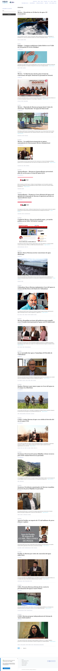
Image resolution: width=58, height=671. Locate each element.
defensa (29, 380)
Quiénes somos (35, 1)
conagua (19, 39)
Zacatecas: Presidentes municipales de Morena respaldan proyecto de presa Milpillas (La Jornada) (36, 488)
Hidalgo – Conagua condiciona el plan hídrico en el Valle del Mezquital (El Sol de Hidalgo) (36, 46)
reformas (29, 644)
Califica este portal (24, 665)
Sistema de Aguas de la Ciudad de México (39, 644)
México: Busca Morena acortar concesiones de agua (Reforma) (34, 253)
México (22, 165)
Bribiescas (20, 380)
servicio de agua (28, 413)
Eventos (42, 1)
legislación (26, 314)
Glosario (23, 659)
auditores (23, 547)
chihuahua (20, 314)
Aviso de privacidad (24, 664)
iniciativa (19, 644)
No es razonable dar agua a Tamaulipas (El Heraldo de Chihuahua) (35, 353)
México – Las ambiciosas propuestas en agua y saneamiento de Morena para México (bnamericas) (34, 142)
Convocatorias (45, 1)
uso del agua (32, 413)
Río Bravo (35, 314)
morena (25, 39)
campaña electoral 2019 (28, 547)
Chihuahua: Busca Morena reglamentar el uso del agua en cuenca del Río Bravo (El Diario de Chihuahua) (36, 288)
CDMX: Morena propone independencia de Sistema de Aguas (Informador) (35, 617)
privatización (35, 547)
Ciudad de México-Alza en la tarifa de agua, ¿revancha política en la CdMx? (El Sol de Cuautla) (35, 220)
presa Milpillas (26, 514)
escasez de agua (20, 135)
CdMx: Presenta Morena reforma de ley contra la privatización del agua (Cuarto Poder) (33, 587)
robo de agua (26, 135)
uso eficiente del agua (27, 213)
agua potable (19, 165)
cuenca (23, 314)
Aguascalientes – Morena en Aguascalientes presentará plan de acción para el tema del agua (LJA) (35, 172)
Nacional (19, 10)
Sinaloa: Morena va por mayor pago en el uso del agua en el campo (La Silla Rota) (36, 387)
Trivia (49, 1)
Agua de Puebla (19, 547)
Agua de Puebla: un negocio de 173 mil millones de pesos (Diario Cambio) (36, 521)
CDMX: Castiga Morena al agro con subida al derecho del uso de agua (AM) (36, 420)
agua (18, 314)
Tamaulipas (34, 380)
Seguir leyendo (52, 37)
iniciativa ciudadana (23, 644)
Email (3, 10)
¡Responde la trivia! (7, 668)
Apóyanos (55, 1)
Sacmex (32, 644)
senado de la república (23, 413)
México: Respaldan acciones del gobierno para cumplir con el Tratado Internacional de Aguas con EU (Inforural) (36, 321)
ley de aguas (22, 39)
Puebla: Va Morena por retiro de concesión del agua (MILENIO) (34, 554)
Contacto (51, 1)
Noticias (39, 1)
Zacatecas (29, 514)
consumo (27, 380)
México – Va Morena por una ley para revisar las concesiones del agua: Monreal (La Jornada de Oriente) (35, 74)
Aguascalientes (20, 188)
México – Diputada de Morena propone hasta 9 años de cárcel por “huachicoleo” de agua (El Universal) (35, 108)
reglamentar (32, 314)
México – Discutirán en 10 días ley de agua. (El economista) (32, 13)
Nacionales (19, 139)
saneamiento (27, 165)
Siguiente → (25, 648)
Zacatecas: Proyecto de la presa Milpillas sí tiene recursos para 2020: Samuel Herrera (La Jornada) (36, 454)
